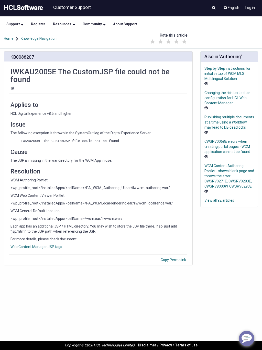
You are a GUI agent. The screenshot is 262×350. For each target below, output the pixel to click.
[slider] (169, 40)
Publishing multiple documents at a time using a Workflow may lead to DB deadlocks (229, 122)
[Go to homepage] (22, 7)
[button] (213, 8)
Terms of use (186, 345)
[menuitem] (231, 6)
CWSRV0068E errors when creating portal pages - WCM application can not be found (227, 146)
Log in (250, 8)
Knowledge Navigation (39, 38)
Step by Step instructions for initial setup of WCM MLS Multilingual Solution (227, 73)
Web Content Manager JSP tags (36, 247)
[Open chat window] (246, 338)
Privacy (165, 345)
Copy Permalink (173, 260)
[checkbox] (153, 42)
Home (9, 38)
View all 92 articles (219, 200)
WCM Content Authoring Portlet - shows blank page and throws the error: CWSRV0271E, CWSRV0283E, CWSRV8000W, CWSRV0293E (229, 176)
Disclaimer (147, 345)
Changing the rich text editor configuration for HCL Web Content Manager (227, 98)
